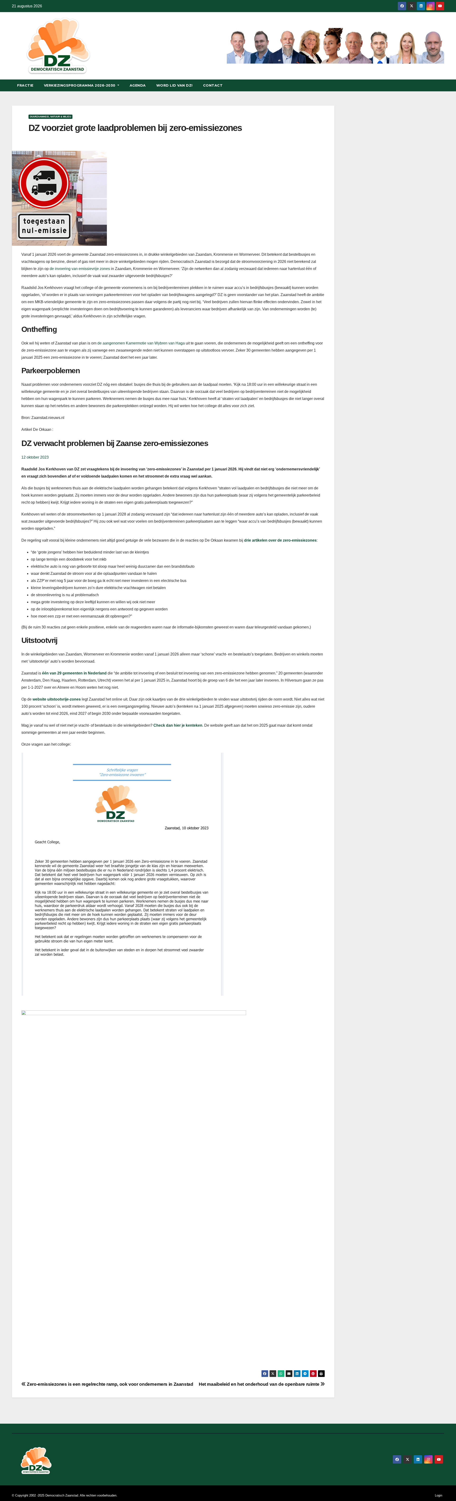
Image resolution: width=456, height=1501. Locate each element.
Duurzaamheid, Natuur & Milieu (50, 116)
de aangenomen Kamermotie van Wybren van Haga (141, 343)
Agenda (138, 85)
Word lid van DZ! (174, 85)
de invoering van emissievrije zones (80, 269)
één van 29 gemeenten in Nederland (74, 673)
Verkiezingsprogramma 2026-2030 (80, 85)
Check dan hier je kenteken (177, 725)
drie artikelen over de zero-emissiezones (280, 540)
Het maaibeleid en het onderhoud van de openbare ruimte (259, 1384)
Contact (213, 85)
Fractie (25, 85)
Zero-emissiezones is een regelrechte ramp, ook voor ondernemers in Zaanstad (109, 1384)
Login (438, 1495)
